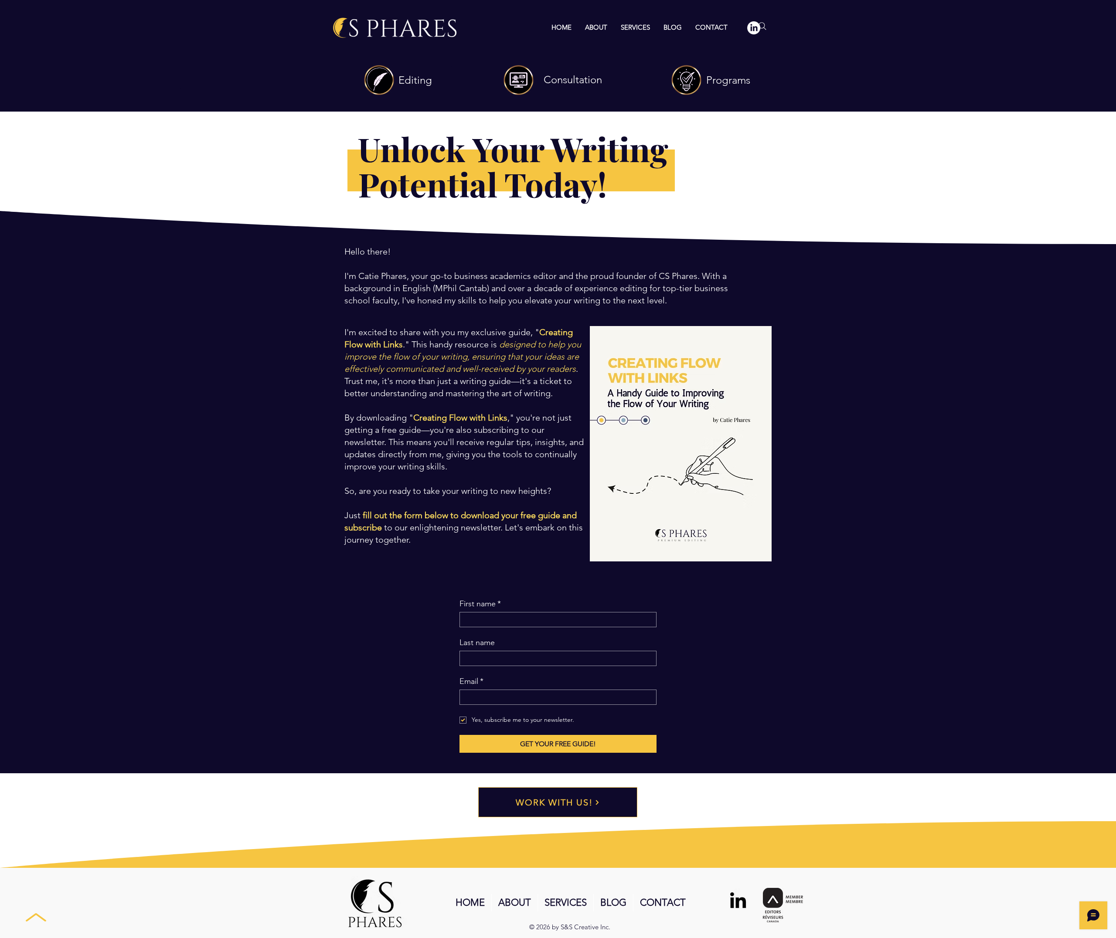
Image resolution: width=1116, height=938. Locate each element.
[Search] (762, 26)
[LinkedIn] (738, 900)
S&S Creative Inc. (585, 927)
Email (471, 681)
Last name (477, 642)
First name (480, 603)
